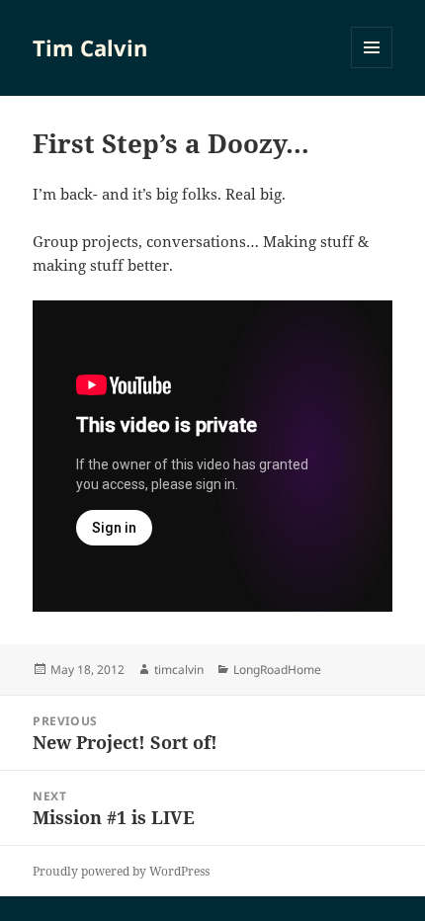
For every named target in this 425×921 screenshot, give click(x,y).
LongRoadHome (277, 669)
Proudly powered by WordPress (121, 871)
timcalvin (179, 669)
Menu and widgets (372, 67)
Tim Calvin (90, 47)
